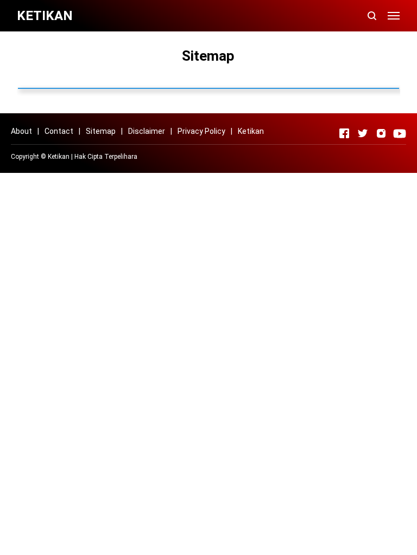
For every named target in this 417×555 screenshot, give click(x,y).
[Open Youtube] (399, 133)
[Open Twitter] (362, 133)
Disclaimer (146, 131)
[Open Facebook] (344, 133)
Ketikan (251, 131)
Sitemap (101, 131)
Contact (59, 131)
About (21, 131)
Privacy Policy (201, 131)
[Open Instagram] (381, 133)
